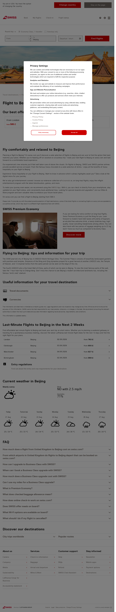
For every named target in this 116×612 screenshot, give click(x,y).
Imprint (35, 123)
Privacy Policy (37, 117)
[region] (58, 101)
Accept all (74, 132)
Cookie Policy (37, 120)
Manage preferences (40, 126)
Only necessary (43, 132)
